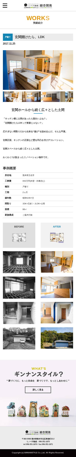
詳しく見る (38, 389)
